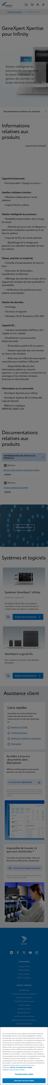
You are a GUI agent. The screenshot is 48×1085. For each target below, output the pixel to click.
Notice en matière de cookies (21, 1067)
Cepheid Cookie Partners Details (13, 1070)
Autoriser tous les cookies (24, 1081)
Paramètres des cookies (24, 1074)
